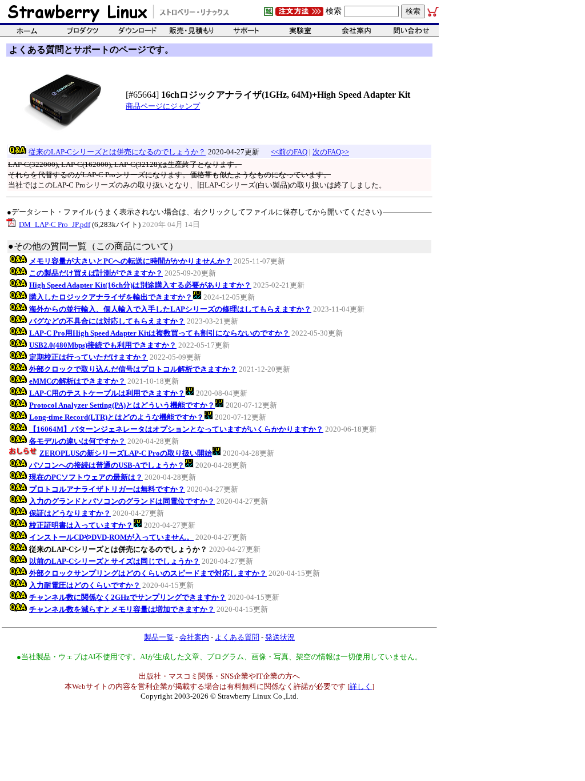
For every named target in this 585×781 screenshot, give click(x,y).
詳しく (361, 686)
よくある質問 (237, 637)
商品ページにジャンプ (163, 106)
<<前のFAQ (289, 152)
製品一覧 (159, 637)
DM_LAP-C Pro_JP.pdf (54, 224)
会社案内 (194, 637)
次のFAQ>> (330, 152)
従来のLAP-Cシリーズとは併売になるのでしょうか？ (117, 152)
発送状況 (280, 637)
